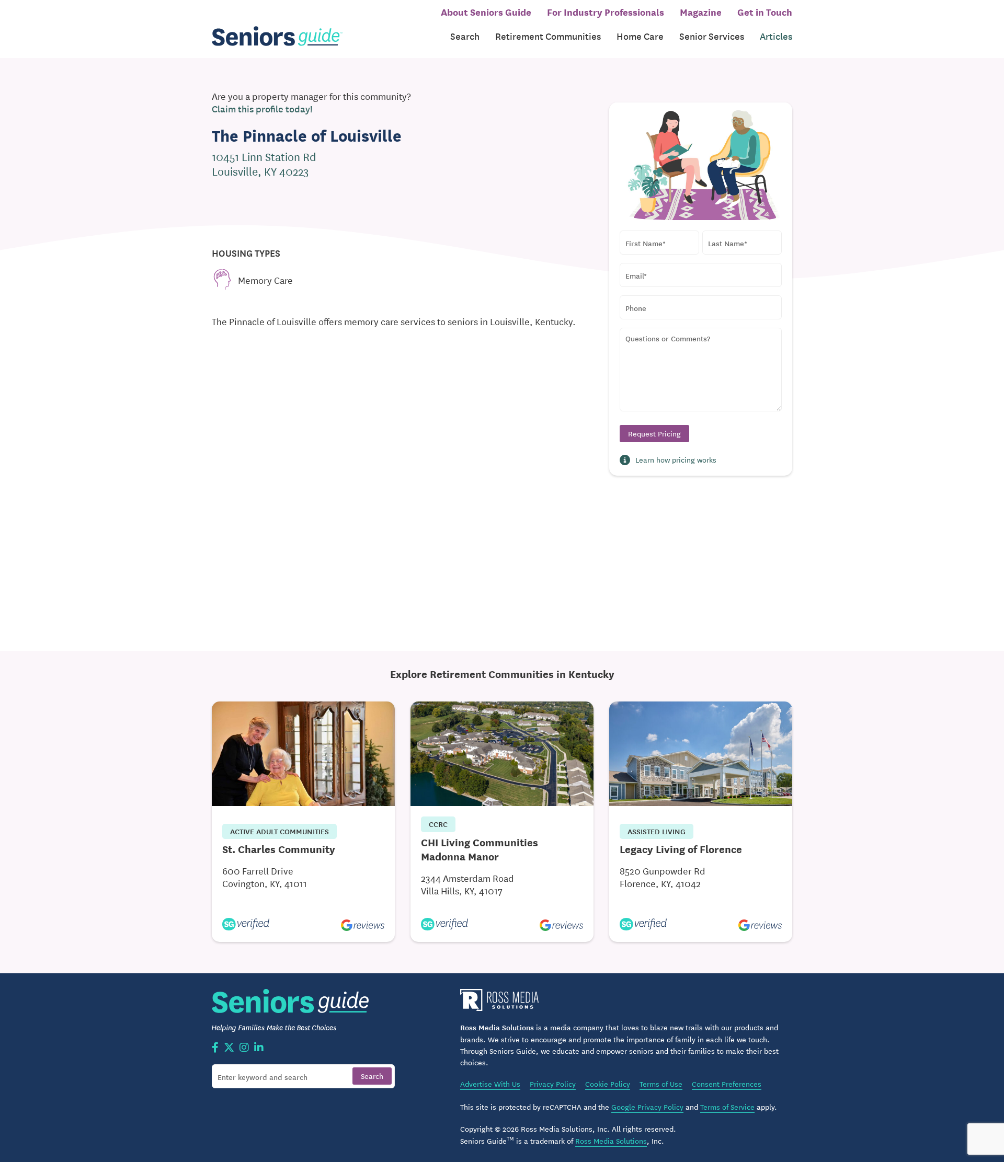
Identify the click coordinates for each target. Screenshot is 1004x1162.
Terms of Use (661, 1083)
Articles (776, 35)
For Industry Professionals (605, 11)
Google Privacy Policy (647, 1106)
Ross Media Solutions (611, 1140)
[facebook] (215, 1048)
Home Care (640, 35)
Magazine (701, 11)
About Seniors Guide (486, 11)
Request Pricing (654, 433)
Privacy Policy (553, 1083)
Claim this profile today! (262, 108)
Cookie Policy (607, 1083)
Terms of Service (727, 1106)
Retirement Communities (548, 35)
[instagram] (244, 1048)
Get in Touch (764, 11)
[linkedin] (259, 1048)
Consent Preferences (726, 1083)
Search (465, 35)
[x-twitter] (229, 1048)
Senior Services (711, 35)
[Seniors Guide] (277, 36)
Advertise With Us (490, 1083)
